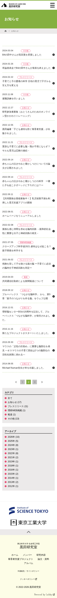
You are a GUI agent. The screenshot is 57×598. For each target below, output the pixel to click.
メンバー (27, 555)
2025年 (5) (13, 441)
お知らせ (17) (14, 402)
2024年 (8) (13, 445)
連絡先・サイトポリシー (29, 571)
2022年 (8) (13, 453)
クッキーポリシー (27, 579)
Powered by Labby (43, 595)
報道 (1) (12, 414)
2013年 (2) (13, 482)
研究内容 (41, 555)
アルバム (28, 563)
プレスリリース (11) (18, 406)
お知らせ (15, 31)
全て (10, 398)
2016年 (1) (13, 469)
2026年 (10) (13, 437)
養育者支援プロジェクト (20, 559)
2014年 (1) (13, 478)
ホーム (14, 555)
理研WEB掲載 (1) (16, 410)
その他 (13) (13, 418)
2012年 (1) (13, 486)
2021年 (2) (13, 457)
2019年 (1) (13, 461)
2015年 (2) (13, 473)
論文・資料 (43, 559)
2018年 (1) (13, 465)
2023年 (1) (13, 449)
